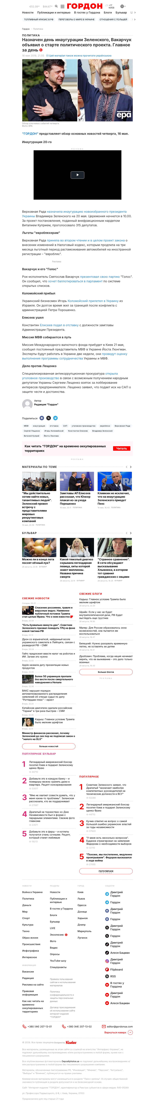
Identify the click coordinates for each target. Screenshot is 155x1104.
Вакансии (28, 971)
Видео (54, 947)
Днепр (82, 924)
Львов (81, 898)
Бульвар (121, 12)
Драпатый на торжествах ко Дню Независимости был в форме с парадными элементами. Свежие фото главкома (52, 816)
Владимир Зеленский (102, 431)
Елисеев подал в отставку (59, 325)
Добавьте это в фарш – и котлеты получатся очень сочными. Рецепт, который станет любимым (50, 834)
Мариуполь (84, 931)
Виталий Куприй (31, 436)
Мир (25, 911)
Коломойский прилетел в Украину (93, 301)
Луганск (82, 937)
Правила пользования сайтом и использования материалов (63, 982)
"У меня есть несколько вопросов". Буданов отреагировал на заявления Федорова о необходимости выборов (109, 840)
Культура (27, 924)
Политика (38, 29)
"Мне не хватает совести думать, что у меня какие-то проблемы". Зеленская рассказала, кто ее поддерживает (52, 798)
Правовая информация (30, 993)
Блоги (108, 12)
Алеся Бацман (120, 952)
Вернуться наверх (115, 1032)
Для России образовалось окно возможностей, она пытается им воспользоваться (103, 630)
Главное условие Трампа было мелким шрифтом (54, 721)
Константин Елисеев (78, 431)
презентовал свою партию (100, 276)
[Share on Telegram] (55, 418)
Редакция (28, 978)
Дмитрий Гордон (116, 894)
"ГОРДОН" (30, 133)
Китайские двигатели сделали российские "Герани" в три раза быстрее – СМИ (47, 709)
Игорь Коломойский (54, 431)
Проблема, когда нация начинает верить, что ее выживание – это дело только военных (106, 659)
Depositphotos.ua (70, 1061)
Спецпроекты (58, 967)
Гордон (26, 29)
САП (65, 426)
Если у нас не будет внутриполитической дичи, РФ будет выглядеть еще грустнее (100, 615)
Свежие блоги (90, 593)
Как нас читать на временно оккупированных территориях (33, 1006)
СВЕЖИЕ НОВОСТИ (35, 598)
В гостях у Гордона (87, 12)
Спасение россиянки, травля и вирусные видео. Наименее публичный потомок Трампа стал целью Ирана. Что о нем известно (47, 612)
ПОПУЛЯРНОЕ (89, 776)
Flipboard (116, 969)
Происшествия (31, 944)
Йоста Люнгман (51, 436)
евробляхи (105, 426)
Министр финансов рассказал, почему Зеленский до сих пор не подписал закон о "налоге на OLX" (48, 736)
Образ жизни (30, 937)
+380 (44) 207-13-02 (79, 1026)
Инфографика (30, 950)
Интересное (29, 957)
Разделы (54, 886)
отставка (54, 426)
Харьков (83, 918)
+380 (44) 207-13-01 (40, 1026)
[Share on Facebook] (42, 418)
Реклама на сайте (33, 984)
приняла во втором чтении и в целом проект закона (86, 240)
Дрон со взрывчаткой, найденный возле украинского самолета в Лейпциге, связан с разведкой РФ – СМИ (48, 642)
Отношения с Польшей (113, 19)
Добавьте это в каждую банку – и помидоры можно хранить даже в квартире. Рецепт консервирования (50, 781)
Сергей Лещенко (32, 431)
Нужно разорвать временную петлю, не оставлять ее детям (103, 645)
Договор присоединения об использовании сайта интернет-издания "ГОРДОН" (62, 1012)
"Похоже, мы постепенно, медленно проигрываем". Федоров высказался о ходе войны (109, 857)
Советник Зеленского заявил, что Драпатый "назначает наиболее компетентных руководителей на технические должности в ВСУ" (106, 789)
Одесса (82, 905)
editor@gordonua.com (120, 1026)
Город (81, 886)
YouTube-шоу (58, 960)
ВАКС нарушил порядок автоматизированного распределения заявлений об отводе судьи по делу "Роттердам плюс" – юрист (44, 695)
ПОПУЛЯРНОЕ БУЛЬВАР (39, 753)
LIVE (52, 928)
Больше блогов (106, 672)
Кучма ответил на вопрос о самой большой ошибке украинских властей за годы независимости (108, 824)
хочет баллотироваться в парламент (75, 281)
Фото (53, 941)
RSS (113, 976)
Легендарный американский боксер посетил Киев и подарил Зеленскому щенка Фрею (108, 807)
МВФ (26, 426)
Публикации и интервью (53, 12)
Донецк (82, 911)
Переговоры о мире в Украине (76, 19)
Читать (121, 448)
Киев (80, 892)
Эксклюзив (57, 934)
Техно (26, 931)
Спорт (26, 918)
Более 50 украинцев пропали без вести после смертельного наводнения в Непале (54, 679)
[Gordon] (84, 6)
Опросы (55, 954)
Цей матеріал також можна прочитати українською (80, 55)
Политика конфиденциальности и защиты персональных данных (62, 996)
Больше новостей (48, 746)
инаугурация (39, 426)
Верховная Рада (122, 426)
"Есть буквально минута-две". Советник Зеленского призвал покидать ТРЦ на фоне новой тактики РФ (48, 628)
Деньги (26, 905)
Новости (27, 12)
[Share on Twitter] (48, 418)
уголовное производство (84, 426)
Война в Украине (32, 892)
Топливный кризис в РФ (38, 19)
